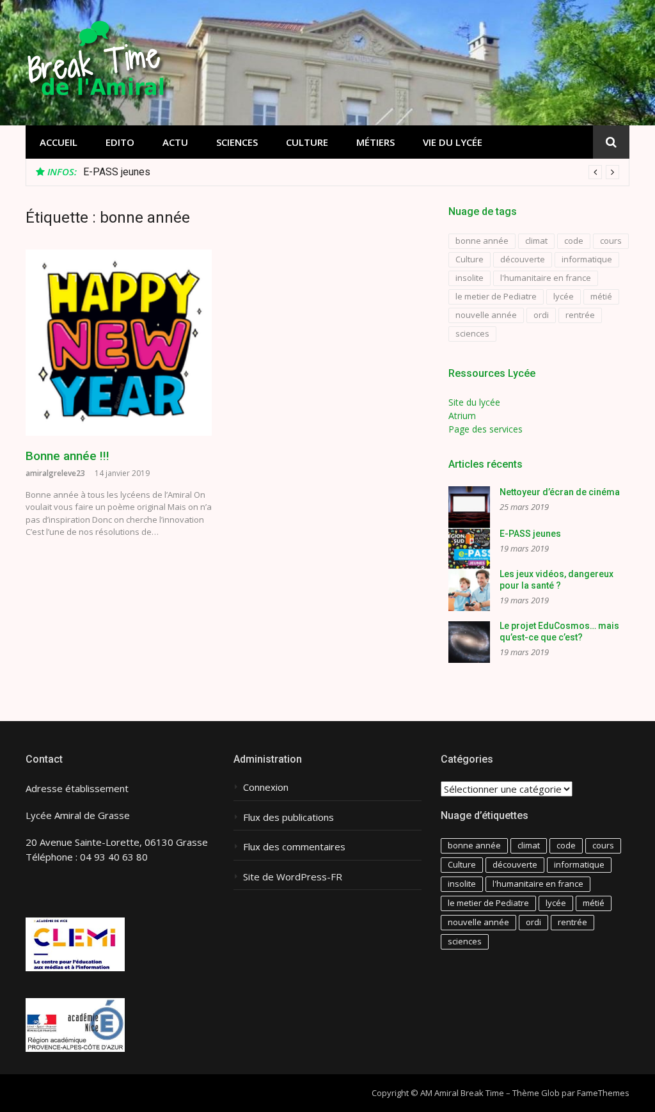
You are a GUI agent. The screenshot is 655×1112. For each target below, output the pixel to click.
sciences (472, 333)
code (573, 240)
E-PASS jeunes (116, 172)
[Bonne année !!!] (119, 343)
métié (601, 296)
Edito (120, 142)
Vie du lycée (452, 142)
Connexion (265, 787)
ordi (541, 315)
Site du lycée (474, 402)
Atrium (462, 415)
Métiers (375, 142)
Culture (307, 142)
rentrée (580, 315)
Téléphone (49, 856)
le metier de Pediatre (496, 296)
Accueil (58, 142)
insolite (469, 277)
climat (536, 240)
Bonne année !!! (67, 456)
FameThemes (603, 1093)
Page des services (485, 429)
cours (611, 240)
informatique (587, 259)
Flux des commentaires (294, 847)
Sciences (237, 142)
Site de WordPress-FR (292, 877)
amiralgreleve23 (55, 473)
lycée (563, 296)
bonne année (482, 240)
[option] (351, 172)
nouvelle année (486, 315)
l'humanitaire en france (545, 277)
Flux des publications (288, 817)
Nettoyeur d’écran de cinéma (560, 492)
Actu (175, 142)
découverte (522, 259)
